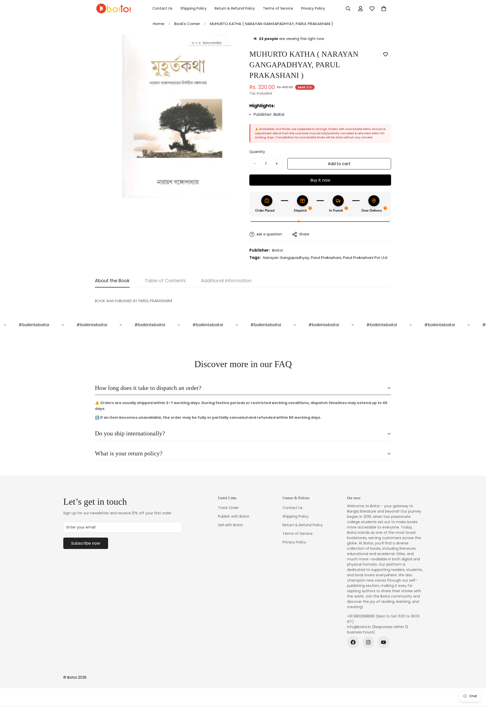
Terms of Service (278, 8)
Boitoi (278, 114)
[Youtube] (383, 642)
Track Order (228, 507)
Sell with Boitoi (230, 524)
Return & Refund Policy (235, 8)
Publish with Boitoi (233, 516)
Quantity (257, 151)
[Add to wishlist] (385, 54)
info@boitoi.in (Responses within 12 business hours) (377, 629)
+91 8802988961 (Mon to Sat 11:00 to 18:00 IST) (383, 619)
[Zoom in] (232, 45)
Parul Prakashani (326, 257)
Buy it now (320, 180)
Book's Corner (187, 23)
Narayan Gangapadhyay (286, 257)
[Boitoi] (113, 8)
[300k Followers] (353, 642)
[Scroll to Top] (476, 679)
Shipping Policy (193, 8)
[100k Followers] (368, 642)
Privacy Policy (313, 8)
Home (158, 23)
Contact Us (162, 8)
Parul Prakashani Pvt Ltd (365, 257)
